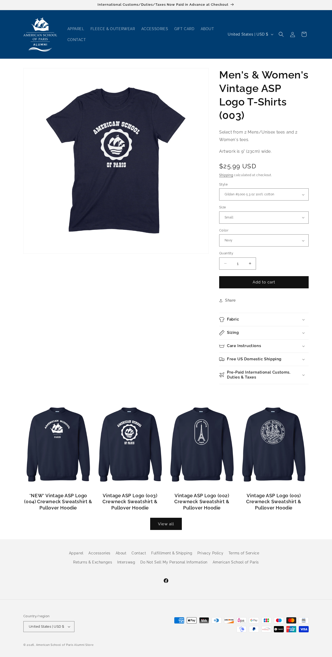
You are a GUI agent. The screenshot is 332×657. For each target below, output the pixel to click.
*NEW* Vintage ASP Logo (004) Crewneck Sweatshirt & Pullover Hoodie (58, 501)
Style (223, 184)
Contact (139, 553)
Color (224, 230)
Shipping (226, 175)
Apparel (76, 553)
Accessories (99, 553)
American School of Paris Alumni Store (65, 645)
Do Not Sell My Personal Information (174, 562)
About (121, 553)
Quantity (226, 253)
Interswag (126, 562)
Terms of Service (244, 553)
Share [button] (230, 300)
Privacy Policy (210, 553)
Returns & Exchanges (92, 562)
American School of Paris (236, 562)
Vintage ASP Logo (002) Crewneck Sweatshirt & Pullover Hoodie (202, 501)
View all (166, 524)
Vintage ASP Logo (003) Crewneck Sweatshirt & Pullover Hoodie (130, 501)
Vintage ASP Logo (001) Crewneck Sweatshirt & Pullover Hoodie (273, 501)
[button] (281, 34)
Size (222, 207)
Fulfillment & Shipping (171, 553)
